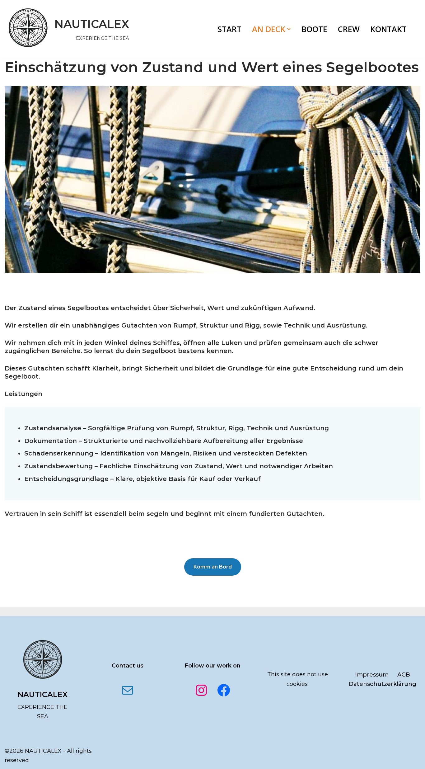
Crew (349, 29)
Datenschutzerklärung (382, 684)
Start (229, 29)
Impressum (372, 674)
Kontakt (388, 29)
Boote (314, 29)
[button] (289, 29)
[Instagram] (201, 690)
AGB (403, 674)
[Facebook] (223, 690)
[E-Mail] (127, 690)
